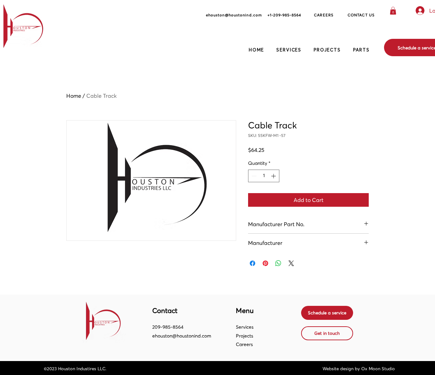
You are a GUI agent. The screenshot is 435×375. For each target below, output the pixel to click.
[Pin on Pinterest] (265, 263)
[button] (393, 11)
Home (73, 95)
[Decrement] (253, 176)
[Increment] (274, 176)
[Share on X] (291, 263)
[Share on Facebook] (252, 263)
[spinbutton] (264, 176)
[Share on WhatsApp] (278, 263)
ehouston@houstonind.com (181, 336)
